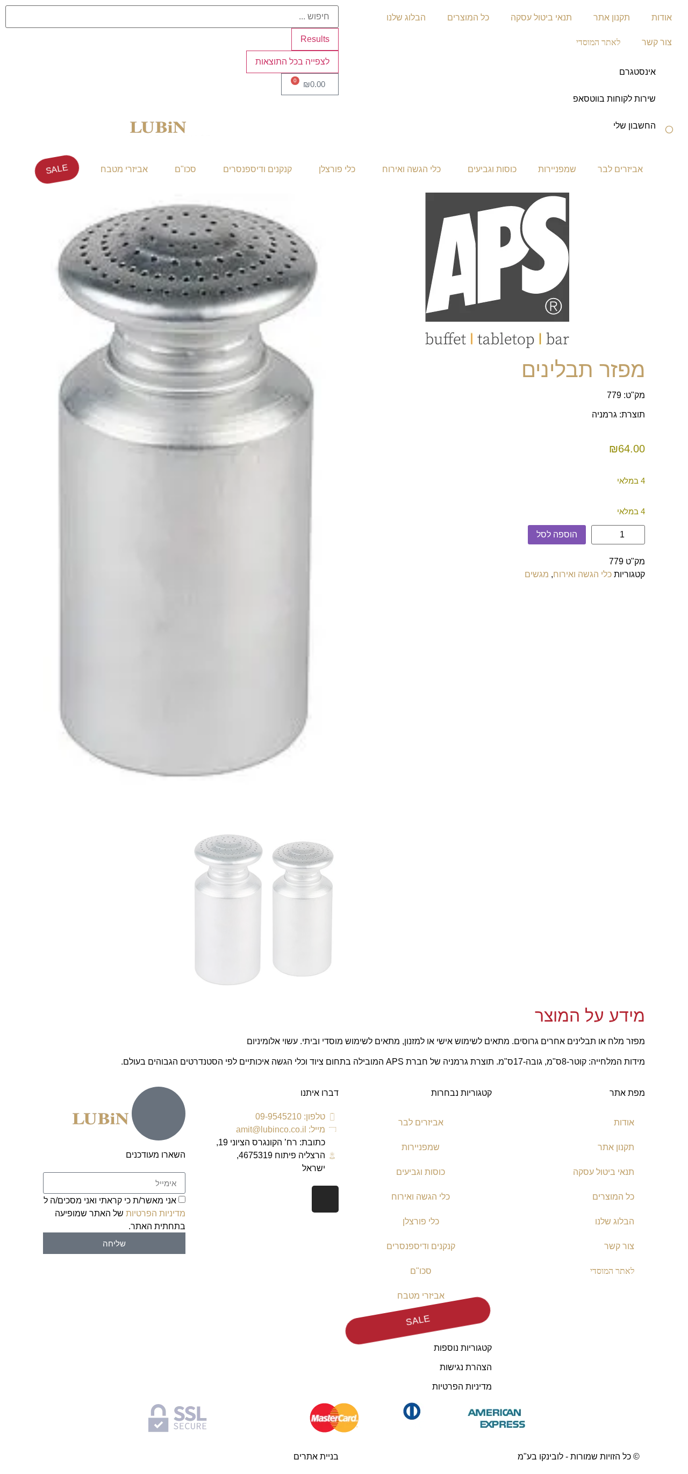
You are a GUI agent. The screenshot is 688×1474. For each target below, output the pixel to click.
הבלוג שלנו (406, 17)
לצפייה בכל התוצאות (292, 61)
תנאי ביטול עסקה (541, 17)
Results (314, 39)
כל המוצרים (468, 17)
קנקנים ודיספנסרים (257, 169)
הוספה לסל (556, 534)
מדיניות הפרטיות (462, 1386)
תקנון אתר (611, 17)
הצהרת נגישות (466, 1367)
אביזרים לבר (620, 169)
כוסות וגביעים (492, 169)
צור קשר (657, 42)
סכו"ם (185, 169)
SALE (57, 169)
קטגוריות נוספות (463, 1347)
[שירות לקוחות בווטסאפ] (669, 106)
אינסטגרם (637, 71)
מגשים (537, 574)
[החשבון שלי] (669, 132)
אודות (661, 17)
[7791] (191, 492)
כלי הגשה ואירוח (411, 169)
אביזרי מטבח (124, 169)
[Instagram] (325, 1199)
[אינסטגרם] (669, 79)
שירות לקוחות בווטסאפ (614, 98)
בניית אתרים (316, 1456)
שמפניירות (557, 169)
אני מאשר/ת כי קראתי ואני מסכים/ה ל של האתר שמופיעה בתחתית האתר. (114, 1213)
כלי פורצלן (337, 169)
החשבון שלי (634, 125)
